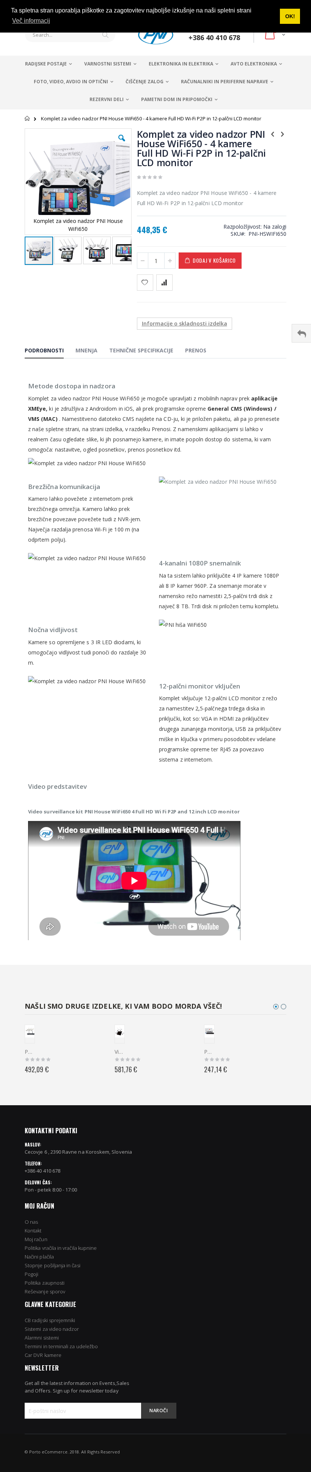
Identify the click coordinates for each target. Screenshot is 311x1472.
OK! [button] (290, 16)
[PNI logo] (156, 34)
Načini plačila (39, 1256)
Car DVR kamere (43, 1355)
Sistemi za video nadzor (52, 1329)
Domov (27, 118)
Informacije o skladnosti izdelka (184, 323)
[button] (121, 144)
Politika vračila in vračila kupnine (61, 1248)
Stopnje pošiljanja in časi (52, 1265)
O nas (31, 1221)
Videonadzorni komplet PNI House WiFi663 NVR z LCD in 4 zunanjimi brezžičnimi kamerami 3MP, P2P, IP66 (120, 1051)
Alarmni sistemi (42, 1337)
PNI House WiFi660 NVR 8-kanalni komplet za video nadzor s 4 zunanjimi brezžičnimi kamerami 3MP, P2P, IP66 (209, 1051)
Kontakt (33, 1230)
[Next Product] (282, 133)
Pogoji (31, 1274)
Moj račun (36, 1239)
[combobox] (70, 34)
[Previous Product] (273, 133)
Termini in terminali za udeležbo (61, 1346)
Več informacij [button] (31, 20)
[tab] (50, 351)
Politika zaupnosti (44, 1282)
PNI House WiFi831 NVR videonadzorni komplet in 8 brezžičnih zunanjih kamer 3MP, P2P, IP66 (30, 1051)
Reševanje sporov (45, 1291)
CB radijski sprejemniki (50, 1320)
